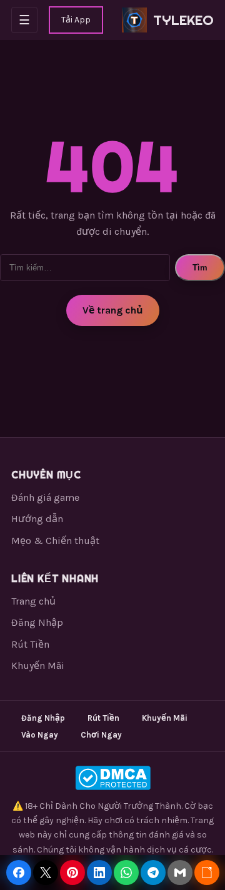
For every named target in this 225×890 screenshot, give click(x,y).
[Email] (180, 872)
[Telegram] (153, 872)
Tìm (200, 267)
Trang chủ (33, 601)
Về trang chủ (112, 310)
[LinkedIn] (99, 872)
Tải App (76, 19)
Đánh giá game (45, 497)
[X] (45, 872)
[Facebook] (18, 872)
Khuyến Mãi (37, 665)
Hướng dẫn (37, 519)
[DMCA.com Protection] (112, 778)
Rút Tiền (30, 644)
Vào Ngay (39, 734)
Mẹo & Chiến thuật (55, 540)
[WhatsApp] (126, 872)
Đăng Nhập (37, 622)
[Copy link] (206, 872)
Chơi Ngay (101, 734)
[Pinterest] (72, 872)
